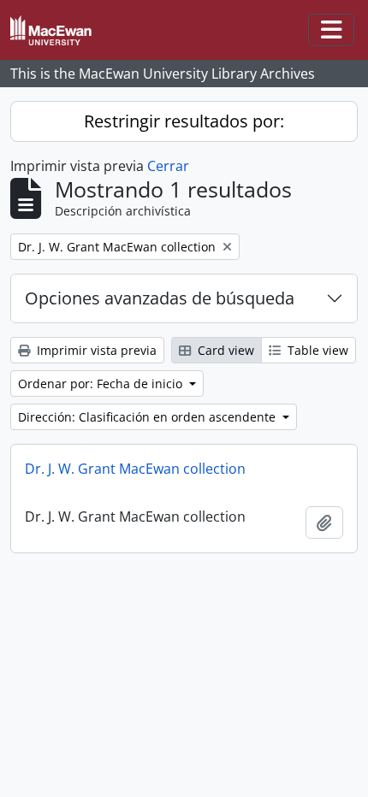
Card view (224, 350)
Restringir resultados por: (184, 121)
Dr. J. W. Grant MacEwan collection (135, 468)
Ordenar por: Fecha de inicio (102, 383)
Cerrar (168, 165)
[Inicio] (57, 30)
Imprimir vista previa (95, 350)
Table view (316, 350)
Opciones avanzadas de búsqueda (159, 298)
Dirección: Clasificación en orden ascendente (148, 417)
